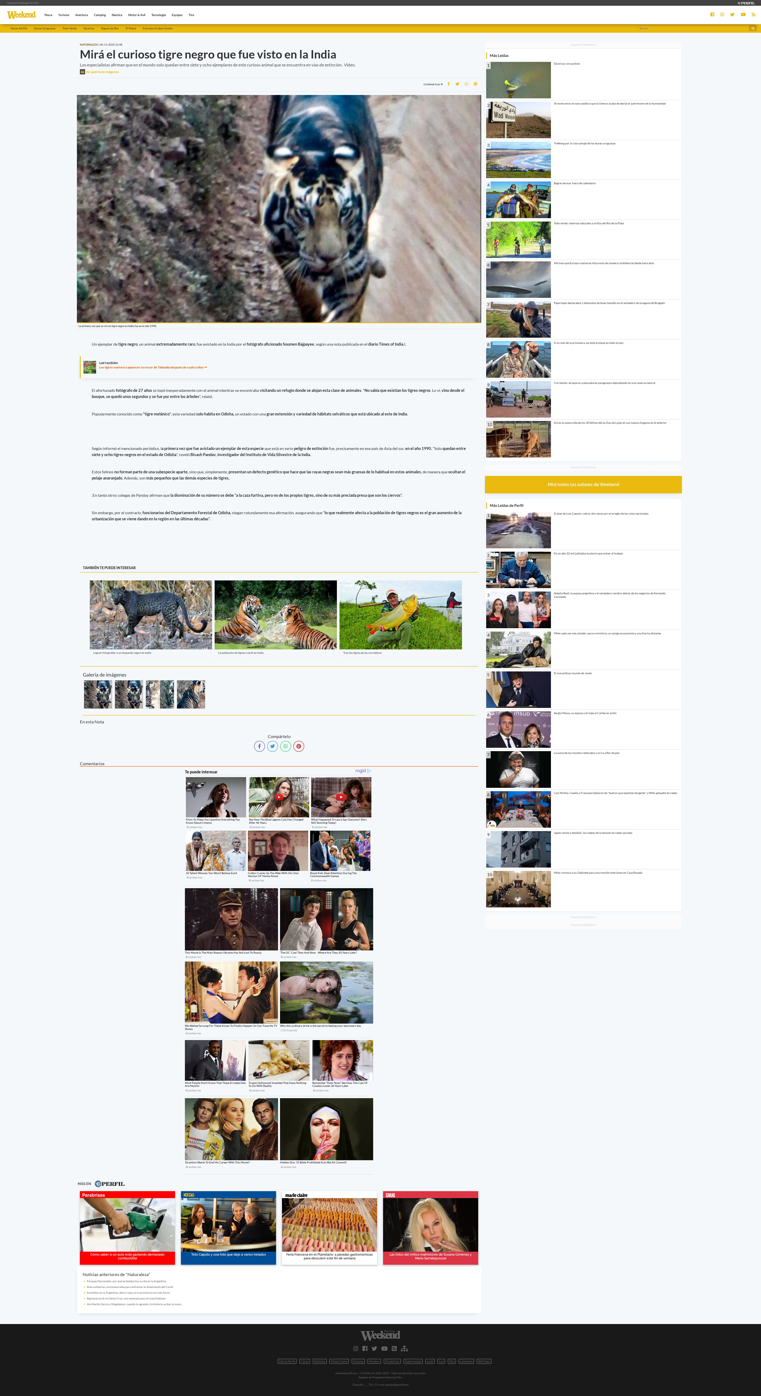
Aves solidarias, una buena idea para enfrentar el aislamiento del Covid (130, 1287)
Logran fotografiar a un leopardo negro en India (122, 652)
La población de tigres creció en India (241, 652)
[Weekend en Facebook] (364, 1348)
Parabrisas (392, 1361)
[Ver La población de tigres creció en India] (276, 583)
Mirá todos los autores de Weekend (583, 484)
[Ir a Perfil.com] (746, 2)
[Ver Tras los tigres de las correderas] (400, 583)
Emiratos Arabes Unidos (158, 28)
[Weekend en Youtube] (384, 1348)
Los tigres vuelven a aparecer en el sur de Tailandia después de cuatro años (151, 367)
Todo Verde (69, 28)
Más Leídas (499, 55)
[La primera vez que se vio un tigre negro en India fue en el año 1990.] (98, 694)
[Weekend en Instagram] (355, 1348)
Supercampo (413, 1361)
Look (430, 1361)
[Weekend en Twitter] (374, 1348)
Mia (451, 1361)
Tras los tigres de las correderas (362, 652)
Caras (305, 1361)
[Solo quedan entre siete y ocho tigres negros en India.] (191, 694)
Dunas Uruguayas (44, 28)
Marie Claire (339, 1361)
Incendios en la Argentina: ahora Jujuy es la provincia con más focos (128, 1292)
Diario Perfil (287, 1361)
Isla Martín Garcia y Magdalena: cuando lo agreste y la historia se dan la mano (134, 1304)
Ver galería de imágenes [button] (102, 72)
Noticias (319, 1361)
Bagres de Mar (110, 28)
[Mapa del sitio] (404, 1348)
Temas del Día (18, 28)
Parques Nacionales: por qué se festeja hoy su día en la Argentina (126, 1281)
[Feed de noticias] (394, 1348)
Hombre (374, 1361)
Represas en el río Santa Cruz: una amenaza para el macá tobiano (126, 1298)
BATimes (484, 1361)
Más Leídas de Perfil (506, 505)
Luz (441, 1361)
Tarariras (88, 28)
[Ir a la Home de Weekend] (380, 1335)
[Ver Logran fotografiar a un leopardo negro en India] (151, 583)
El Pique (131, 28)
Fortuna (358, 1361)
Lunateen (466, 1361)
